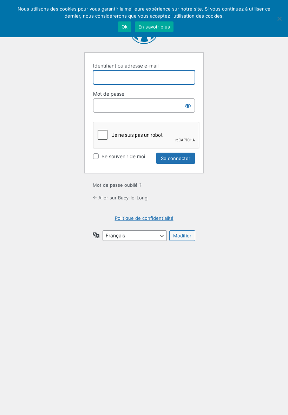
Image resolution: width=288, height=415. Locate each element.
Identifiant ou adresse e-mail (125, 66)
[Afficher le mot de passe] (188, 105)
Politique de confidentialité (144, 218)
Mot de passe (108, 94)
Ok (125, 27)
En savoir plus (154, 27)
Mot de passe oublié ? (117, 185)
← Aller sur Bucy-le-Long (120, 197)
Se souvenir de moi (123, 156)
